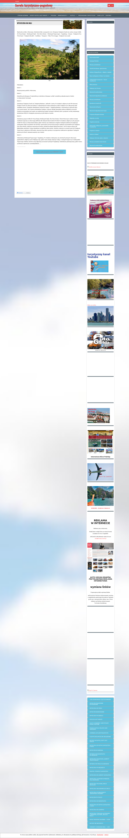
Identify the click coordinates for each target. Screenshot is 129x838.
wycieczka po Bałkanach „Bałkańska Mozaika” (98, 793)
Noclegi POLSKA (94, 61)
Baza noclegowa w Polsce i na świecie (99, 76)
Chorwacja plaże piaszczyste (99, 733)
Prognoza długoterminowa (97, 114)
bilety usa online (91, 305)
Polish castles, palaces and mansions (98, 728)
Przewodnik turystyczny (86, 15)
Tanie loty (100, 15)
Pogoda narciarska (94, 122)
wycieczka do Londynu (97, 809)
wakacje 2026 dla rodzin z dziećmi (99, 138)
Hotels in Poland (94, 134)
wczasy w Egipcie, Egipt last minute (98, 741)
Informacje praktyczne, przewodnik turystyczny (99, 126)
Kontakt (17, 1)
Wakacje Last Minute (95, 88)
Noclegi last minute (96, 719)
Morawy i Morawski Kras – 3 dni (100, 827)
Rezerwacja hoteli (94, 57)
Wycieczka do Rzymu (95, 107)
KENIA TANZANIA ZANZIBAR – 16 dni (100, 819)
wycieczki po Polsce (96, 797)
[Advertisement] (49, 178)
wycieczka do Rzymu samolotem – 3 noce (100, 805)
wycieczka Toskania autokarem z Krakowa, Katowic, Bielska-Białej (100, 814)
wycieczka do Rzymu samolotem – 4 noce (100, 745)
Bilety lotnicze (93, 84)
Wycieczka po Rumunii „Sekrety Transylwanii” (99, 759)
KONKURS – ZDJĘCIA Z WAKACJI (100, 508)
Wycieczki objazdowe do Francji (98, 110)
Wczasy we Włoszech (96, 823)
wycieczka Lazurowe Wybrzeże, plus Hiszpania (100, 779)
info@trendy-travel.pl (100, 538)
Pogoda (53, 15)
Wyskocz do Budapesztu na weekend (97, 754)
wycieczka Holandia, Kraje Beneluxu (98, 784)
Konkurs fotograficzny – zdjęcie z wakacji (100, 72)
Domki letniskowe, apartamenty (98, 68)
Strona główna (23, 15)
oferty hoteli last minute (38, 15)
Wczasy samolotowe (95, 99)
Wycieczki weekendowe (96, 92)
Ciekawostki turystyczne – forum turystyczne (98, 80)
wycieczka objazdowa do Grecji (100, 788)
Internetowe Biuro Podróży (100, 457)
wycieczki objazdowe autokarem (98, 95)
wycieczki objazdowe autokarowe (96, 703)
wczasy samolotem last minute (98, 141)
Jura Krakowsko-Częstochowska (100, 699)
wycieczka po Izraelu (96, 715)
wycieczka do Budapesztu (98, 801)
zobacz (106, 834)
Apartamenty (62, 15)
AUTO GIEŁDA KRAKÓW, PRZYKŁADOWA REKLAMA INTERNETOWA (100, 579)
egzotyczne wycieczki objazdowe (100, 736)
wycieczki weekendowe (96, 145)
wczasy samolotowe (95, 64)
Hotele (72, 15)
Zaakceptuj (100, 834)
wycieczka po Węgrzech (97, 767)
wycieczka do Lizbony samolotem (100, 775)
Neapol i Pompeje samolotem (99, 771)
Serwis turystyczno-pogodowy (33, 5)
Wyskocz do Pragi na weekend (99, 763)
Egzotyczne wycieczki (95, 103)
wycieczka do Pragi (96, 708)
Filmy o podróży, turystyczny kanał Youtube (99, 723)
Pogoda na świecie (94, 130)
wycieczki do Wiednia (96, 750)
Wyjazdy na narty (94, 118)
